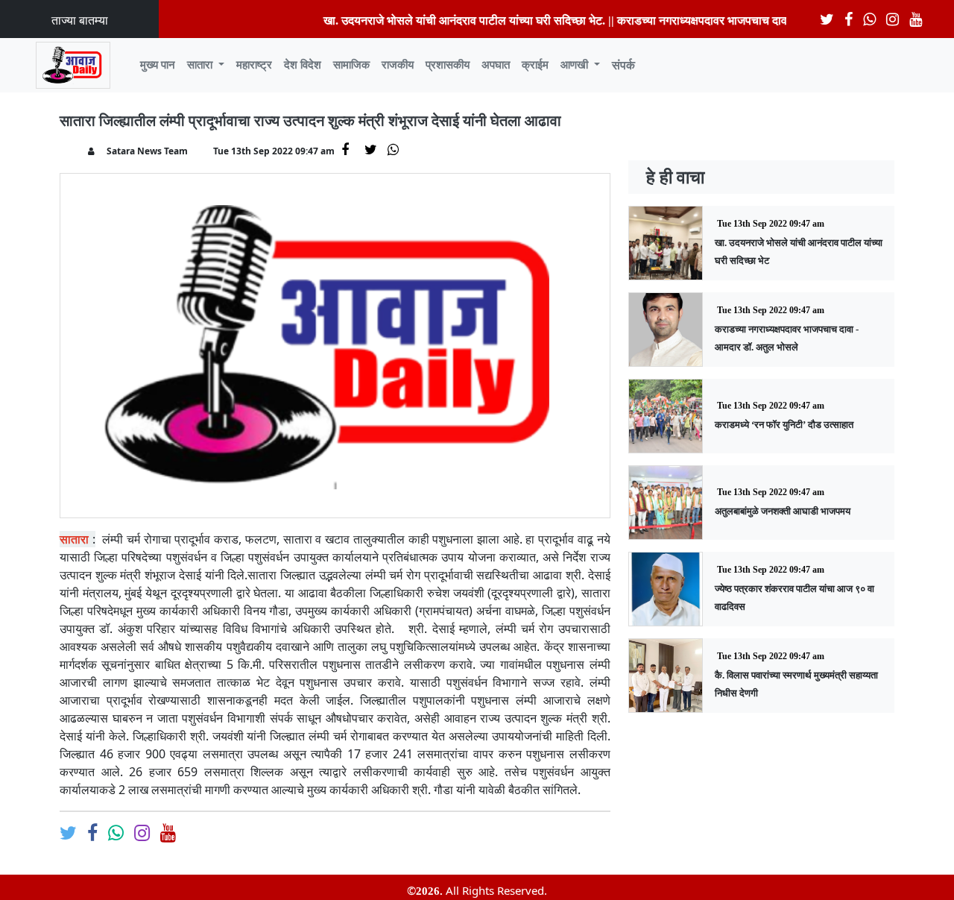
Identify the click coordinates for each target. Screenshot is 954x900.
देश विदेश (302, 65)
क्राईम (535, 65)
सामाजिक (351, 65)
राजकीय (398, 65)
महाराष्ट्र (254, 65)
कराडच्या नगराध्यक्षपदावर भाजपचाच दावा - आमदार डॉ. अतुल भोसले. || (750, 20)
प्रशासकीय (448, 65)
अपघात (495, 65)
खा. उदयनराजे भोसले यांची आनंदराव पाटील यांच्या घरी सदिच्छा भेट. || (454, 20)
